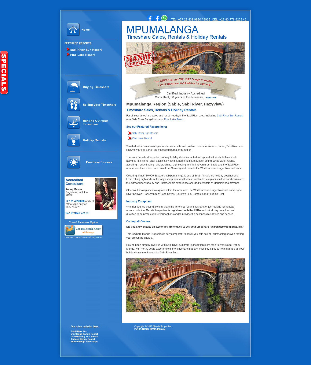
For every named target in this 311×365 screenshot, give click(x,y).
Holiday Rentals (94, 140)
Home (85, 29)
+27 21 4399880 (75, 201)
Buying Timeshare (96, 87)
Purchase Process (99, 162)
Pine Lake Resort (82, 54)
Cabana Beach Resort (83, 339)
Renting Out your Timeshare (95, 122)
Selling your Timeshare (99, 104)
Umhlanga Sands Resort (84, 334)
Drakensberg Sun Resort (84, 336)
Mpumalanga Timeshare (84, 341)
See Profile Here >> (77, 213)
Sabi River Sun (79, 331)
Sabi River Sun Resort (86, 49)
